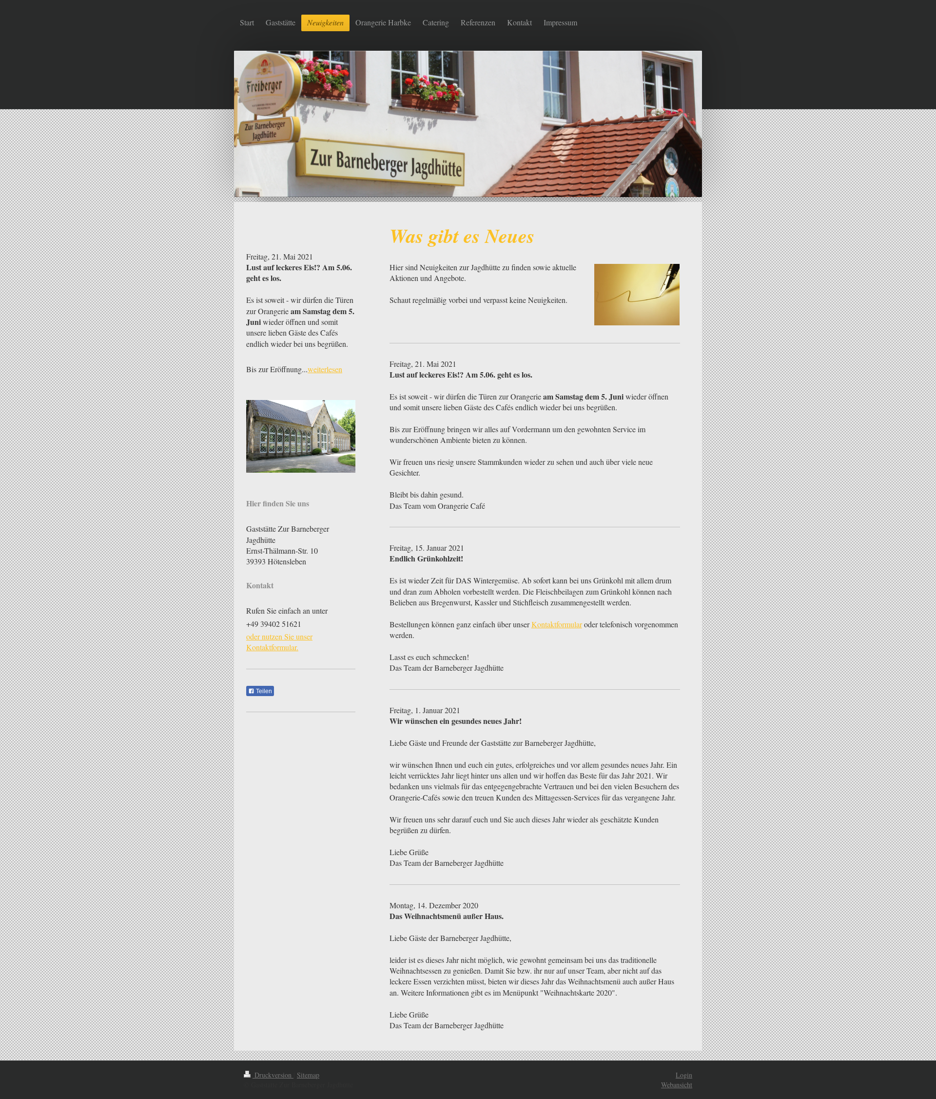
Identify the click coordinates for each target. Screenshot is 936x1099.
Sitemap (308, 1074)
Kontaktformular (556, 624)
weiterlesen (325, 369)
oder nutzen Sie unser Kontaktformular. (279, 641)
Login (684, 1074)
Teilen (263, 691)
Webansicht (676, 1084)
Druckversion (273, 1074)
